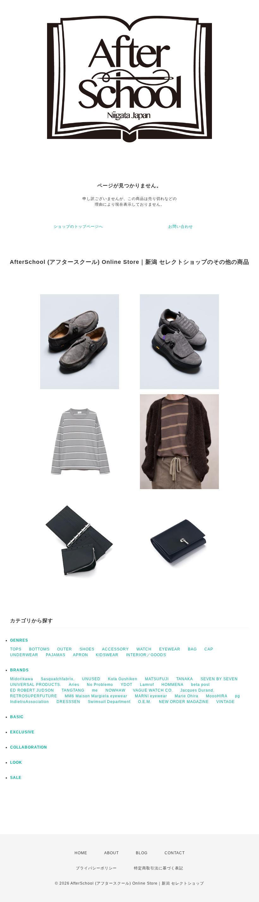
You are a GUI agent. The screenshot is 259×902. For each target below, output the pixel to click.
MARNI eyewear (151, 696)
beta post (200, 684)
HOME (81, 853)
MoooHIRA (216, 696)
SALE (15, 777)
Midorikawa (21, 679)
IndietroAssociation (29, 702)
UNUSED (91, 679)
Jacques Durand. (197, 690)
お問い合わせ (180, 226)
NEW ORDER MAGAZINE (184, 702)
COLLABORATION (28, 747)
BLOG (142, 853)
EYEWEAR (169, 649)
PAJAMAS (55, 655)
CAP (208, 649)
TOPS (15, 649)
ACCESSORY (115, 649)
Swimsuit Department (109, 702)
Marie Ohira (186, 696)
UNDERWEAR (24, 655)
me (95, 690)
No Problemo (100, 684)
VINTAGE (225, 702)
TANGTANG (73, 690)
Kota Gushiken (122, 679)
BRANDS (19, 670)
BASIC (17, 717)
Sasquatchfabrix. (58, 679)
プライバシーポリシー (96, 868)
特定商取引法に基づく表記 (158, 868)
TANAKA (184, 679)
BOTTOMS (39, 649)
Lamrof (147, 684)
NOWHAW (115, 690)
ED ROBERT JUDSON (32, 690)
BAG (192, 649)
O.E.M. (144, 702)
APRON (80, 655)
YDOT (126, 684)
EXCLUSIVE (22, 732)
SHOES (87, 649)
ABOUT (111, 853)
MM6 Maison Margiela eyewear (96, 696)
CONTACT (175, 853)
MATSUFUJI (157, 679)
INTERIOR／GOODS (146, 655)
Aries (74, 684)
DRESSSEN (68, 702)
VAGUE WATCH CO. (153, 690)
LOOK (16, 762)
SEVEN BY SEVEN (219, 679)
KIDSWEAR (107, 655)
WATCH (144, 649)
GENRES (19, 640)
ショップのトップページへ (78, 226)
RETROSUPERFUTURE (33, 696)
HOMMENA (172, 684)
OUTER (64, 649)
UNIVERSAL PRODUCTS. (35, 684)
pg (237, 696)
